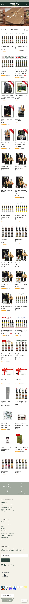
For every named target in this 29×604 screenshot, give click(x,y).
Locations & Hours (6, 524)
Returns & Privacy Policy (7, 533)
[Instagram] (8, 565)
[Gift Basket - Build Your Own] (7, 135)
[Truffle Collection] (21, 231)
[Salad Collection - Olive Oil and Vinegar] (7, 207)
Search (3, 528)
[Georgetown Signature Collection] (7, 38)
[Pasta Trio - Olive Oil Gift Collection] (7, 255)
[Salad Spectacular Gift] (7, 298)
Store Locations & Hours (7, 504)
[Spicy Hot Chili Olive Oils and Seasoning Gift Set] (21, 182)
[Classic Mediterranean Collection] (7, 62)
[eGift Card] (21, 371)
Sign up (5, 560)
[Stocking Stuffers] (7, 463)
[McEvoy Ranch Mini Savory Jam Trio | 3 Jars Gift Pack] (21, 416)
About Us (3, 539)
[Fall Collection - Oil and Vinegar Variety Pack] (21, 393)
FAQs (2, 526)
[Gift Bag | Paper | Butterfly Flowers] (7, 416)
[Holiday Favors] (21, 463)
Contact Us (4, 502)
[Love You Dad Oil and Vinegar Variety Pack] (21, 322)
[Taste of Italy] (7, 276)
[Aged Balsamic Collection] (7, 231)
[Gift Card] (7, 371)
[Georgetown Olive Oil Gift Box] (7, 111)
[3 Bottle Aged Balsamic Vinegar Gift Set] (21, 158)
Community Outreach (7, 535)
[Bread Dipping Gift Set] (21, 276)
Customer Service (6, 521)
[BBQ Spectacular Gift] (7, 182)
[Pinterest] (11, 565)
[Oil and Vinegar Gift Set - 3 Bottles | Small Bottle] (7, 87)
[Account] (24, 4)
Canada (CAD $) (6, 595)
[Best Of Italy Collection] (21, 38)
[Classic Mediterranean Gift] (21, 255)
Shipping (3, 530)
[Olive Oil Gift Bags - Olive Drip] (7, 393)
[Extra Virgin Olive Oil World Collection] (21, 207)
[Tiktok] (13, 565)
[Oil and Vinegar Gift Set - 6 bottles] (21, 87)
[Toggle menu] (1, 4)
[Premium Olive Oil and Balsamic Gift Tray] (21, 135)
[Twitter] (2, 565)
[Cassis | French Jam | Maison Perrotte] (7, 439)
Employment (4, 537)
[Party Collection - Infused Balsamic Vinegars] (21, 346)
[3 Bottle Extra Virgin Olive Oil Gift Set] (7, 158)
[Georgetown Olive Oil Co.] (15, 4)
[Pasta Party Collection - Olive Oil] (21, 298)
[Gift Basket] (21, 111)
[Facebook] (5, 565)
